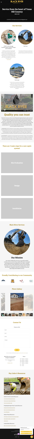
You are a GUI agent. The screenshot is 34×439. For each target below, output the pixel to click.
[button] (2, 2)
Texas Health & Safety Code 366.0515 (9, 418)
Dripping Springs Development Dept (9, 407)
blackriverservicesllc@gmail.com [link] (20, 19)
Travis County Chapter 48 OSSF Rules (9, 400)
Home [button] (16, 436)
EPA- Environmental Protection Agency (10, 425)
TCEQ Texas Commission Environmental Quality (11, 416)
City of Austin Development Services (9, 398)
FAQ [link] (18, 436)
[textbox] (17, 330)
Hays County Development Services (9, 409)
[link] (17, 2)
